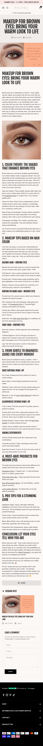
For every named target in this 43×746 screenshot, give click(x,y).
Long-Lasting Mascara (23, 395)
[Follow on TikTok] (13, 695)
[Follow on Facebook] (3, 695)
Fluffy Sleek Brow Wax (20, 318)
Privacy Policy (9, 639)
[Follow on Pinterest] (10, 695)
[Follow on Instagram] (7, 695)
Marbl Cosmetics (24, 552)
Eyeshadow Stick (10, 196)
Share (23, 583)
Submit (10, 671)
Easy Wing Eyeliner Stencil (11, 483)
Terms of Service (21, 639)
